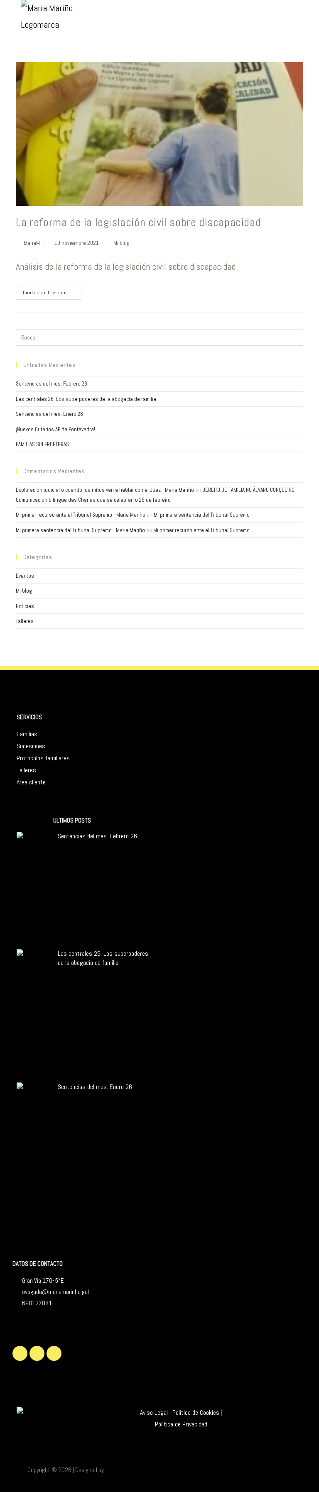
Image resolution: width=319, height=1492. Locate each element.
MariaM (32, 243)
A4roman (115, 1470)
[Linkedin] (54, 1353)
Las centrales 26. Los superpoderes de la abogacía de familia (86, 399)
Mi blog (121, 243)
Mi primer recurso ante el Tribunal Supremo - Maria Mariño (80, 514)
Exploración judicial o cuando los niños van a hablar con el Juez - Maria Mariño (105, 489)
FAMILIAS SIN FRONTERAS (42, 444)
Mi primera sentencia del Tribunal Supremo (202, 514)
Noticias (25, 606)
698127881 (37, 1303)
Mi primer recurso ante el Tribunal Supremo (201, 530)
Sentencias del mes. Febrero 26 (51, 383)
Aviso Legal (154, 1412)
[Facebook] (36, 1353)
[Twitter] (19, 1353)
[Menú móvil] (314, 14)
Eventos (25, 575)
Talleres (25, 621)
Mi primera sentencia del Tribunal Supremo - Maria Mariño (80, 530)
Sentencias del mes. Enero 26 (49, 414)
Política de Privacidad (181, 1424)
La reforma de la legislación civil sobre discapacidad (138, 222)
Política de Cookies (195, 1412)
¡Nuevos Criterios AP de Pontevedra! (55, 429)
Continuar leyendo (52, 290)
